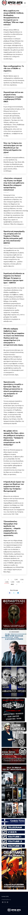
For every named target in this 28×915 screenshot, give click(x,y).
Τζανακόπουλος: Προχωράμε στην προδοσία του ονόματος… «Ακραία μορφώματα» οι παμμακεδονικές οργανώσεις (12, 528)
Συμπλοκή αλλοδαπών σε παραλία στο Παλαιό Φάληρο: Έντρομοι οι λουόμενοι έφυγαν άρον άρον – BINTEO (14, 278)
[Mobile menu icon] (24, 3)
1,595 (18, 582)
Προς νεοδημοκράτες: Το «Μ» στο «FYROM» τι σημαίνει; (14, 68)
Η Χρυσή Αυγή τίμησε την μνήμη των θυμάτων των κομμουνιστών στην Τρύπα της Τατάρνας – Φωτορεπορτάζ (14, 486)
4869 (12, 584)
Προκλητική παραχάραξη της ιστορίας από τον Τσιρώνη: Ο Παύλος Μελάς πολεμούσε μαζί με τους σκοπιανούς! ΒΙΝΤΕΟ (14, 237)
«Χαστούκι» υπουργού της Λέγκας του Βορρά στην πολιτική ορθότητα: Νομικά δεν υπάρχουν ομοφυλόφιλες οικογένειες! (14, 184)
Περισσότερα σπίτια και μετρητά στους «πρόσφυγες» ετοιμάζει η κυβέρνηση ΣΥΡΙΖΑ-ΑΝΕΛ (13, 97)
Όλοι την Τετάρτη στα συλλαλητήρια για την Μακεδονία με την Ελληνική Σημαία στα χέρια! (13, 147)
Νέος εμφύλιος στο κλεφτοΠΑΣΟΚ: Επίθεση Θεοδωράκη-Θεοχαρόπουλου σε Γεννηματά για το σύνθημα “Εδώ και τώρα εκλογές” (13, 18)
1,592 (21, 579)
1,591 (16, 579)
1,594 (12, 582)
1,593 (6, 582)
